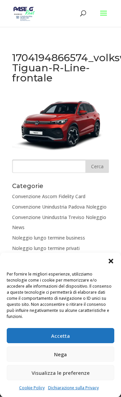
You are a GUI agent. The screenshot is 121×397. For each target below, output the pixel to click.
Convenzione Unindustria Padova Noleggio (59, 207)
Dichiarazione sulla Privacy (73, 388)
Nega (60, 354)
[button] (111, 261)
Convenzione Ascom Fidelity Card (48, 196)
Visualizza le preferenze (61, 372)
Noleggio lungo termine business (48, 237)
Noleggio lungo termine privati (46, 248)
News (18, 227)
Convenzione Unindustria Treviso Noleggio (59, 217)
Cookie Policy (32, 388)
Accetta (60, 335)
